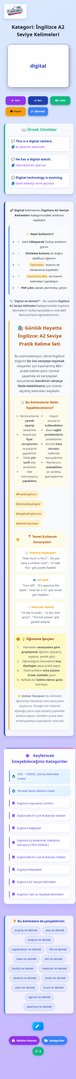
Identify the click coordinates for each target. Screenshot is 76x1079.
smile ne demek (55, 978)
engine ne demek (39, 940)
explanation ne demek (26, 949)
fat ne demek (58, 949)
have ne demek (26, 959)
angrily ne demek (25, 930)
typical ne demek (39, 997)
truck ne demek (53, 987)
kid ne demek (53, 959)
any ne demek (55, 930)
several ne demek (24, 978)
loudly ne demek (23, 968)
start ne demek (25, 987)
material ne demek (54, 968)
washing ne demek (39, 1006)
